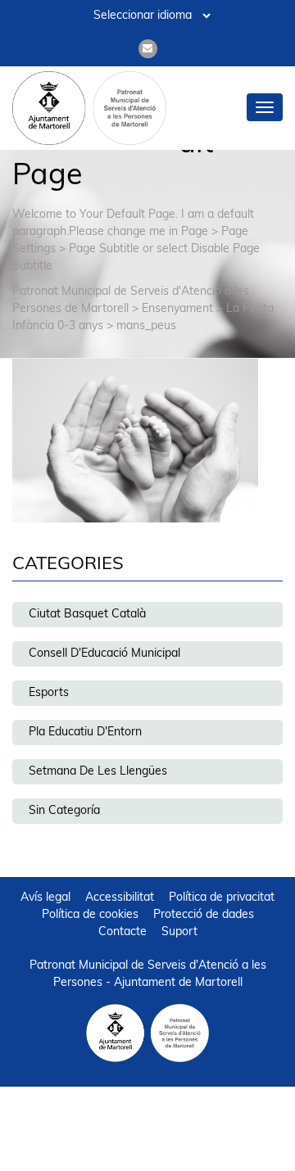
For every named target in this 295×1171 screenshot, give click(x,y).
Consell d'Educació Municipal (104, 654)
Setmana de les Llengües (98, 772)
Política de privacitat (222, 898)
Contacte (122, 932)
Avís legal (45, 898)
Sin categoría (64, 811)
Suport (179, 932)
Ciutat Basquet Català (87, 614)
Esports (49, 693)
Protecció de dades (203, 915)
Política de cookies (90, 915)
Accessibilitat (119, 898)
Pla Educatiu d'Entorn (85, 732)
